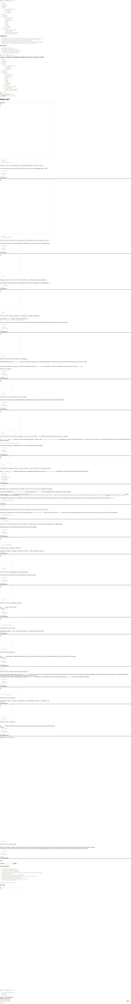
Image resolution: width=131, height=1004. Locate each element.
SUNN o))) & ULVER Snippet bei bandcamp (10, 443)
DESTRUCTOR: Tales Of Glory (10, 49)
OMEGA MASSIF (121, 494)
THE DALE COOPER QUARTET (26, 495)
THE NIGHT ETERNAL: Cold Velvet (11, 51)
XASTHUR (69, 676)
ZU (74, 494)
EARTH (80, 366)
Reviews (4, 4)
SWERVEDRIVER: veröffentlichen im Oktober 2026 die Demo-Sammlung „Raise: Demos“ (23, 42)
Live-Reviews (8, 10)
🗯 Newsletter (3, 92)
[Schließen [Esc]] (0, 1002)
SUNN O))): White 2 (8, 722)
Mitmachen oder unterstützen (11, 32)
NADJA (54, 495)
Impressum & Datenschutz (11, 33)
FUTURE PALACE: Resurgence (10, 880)
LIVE (4, 7)
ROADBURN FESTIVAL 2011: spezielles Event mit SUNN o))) (24, 509)
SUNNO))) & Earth (7, 628)
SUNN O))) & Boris (7, 698)
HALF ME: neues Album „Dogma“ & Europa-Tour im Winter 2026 (17, 40)
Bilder (4, 6)
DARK (7, 23)
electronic (5, 476)
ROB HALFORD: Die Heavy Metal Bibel (12, 877)
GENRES (5, 16)
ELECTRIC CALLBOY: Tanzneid (10, 52)
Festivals (113, 498)
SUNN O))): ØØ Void (8, 844)
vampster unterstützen (5, 999)
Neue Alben (5, 159)
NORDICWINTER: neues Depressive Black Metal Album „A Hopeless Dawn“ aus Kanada (23, 38)
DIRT (6, 25)
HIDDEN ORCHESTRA (70, 495)
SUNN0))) (26, 674)
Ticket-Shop (8, 12)
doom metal (5, 328)
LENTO (59, 494)
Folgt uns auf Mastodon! (5, 1000)
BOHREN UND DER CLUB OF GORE (47, 494)
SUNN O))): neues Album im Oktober (14, 671)
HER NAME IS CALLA (96, 495)
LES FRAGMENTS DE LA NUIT (117, 495)
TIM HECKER (86, 495)
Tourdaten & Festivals (10, 9)
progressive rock (6, 477)
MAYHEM (39, 366)
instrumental (5, 478)
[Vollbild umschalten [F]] (3, 1002)
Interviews (5, 5)
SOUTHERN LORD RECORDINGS (50, 439)
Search (14, 863)
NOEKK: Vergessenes (7, 47)
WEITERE (7, 27)
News (4, 2)
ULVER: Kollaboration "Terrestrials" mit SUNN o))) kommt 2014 (25, 468)
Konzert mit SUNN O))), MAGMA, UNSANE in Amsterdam (23, 280)
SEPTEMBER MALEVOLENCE (85, 494)
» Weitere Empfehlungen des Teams (7, 882)
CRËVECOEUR (60, 495)
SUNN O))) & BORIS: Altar (11, 603)
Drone (4, 173)
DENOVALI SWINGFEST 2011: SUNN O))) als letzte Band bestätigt (26, 489)
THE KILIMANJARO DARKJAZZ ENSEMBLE (105, 494)
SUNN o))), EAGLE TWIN (10, 548)
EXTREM (7, 18)
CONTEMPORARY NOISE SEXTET (43, 495)
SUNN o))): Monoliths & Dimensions (14, 572)
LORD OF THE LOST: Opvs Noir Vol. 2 (12, 50)
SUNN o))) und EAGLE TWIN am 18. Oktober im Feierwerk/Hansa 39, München (31, 524)
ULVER (12, 439)
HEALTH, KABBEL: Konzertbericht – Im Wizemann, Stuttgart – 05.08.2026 (19, 876)
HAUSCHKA (80, 495)
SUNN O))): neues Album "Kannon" (14, 359)
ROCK (7, 21)
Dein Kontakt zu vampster (11, 30)
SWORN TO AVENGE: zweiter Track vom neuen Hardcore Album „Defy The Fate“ (21, 39)
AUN (76, 494)
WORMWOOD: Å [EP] (8, 873)
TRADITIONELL (9, 17)
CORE (6, 22)
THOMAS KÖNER (33, 494)
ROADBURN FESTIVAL (38, 512)
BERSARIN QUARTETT (67, 494)
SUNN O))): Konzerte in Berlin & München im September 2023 (24, 240)
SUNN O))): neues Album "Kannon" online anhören (20, 316)
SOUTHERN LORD (51, 471)
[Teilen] (1, 1002)
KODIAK (104, 495)
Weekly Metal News (7, 162)
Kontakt (4, 993)
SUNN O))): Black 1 (7, 652)
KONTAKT (5, 28)
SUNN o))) (8, 318)
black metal (5, 479)
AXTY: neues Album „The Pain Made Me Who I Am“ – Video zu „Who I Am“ (20, 43)
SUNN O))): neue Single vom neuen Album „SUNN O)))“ (21, 165)
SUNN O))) (5, 170)
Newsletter (5, 994)
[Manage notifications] (128, 1001)
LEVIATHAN (31, 676)
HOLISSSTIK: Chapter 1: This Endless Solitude (13, 875)
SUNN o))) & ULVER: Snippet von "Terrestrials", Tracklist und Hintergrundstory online (34, 436)
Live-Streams (8, 11)
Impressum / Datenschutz (8, 992)
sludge (4, 174)
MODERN (7, 26)
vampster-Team (8, 31)
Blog (4, 14)
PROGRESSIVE (9, 20)
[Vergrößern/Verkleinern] (4, 1002)
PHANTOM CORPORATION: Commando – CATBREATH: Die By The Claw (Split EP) (22, 872)
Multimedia (5, 15)
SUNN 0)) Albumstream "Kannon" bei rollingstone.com (12, 319)
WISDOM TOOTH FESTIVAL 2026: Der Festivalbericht (15, 878)
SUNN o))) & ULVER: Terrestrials (13, 397)
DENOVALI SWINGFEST (18, 491)
